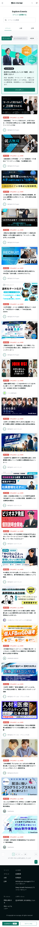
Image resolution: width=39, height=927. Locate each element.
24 (25, 854)
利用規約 (18, 878)
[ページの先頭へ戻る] (35, 862)
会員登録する (10, 923)
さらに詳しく (19, 90)
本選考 (32, 38)
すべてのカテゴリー (20, 38)
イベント (8, 28)
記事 (32, 28)
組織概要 (18, 874)
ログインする (28, 923)
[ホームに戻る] (17, 4)
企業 (21, 28)
